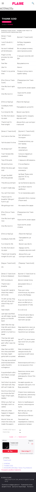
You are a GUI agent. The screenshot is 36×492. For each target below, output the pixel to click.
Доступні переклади (19, 486)
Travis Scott (6, 21)
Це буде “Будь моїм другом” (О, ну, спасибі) (25, 176)
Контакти (30, 486)
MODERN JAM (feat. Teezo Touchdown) (18, 468)
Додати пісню (6, 486)
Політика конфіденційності (11, 485)
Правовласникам (26, 485)
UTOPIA (10, 24)
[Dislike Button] (20, 432)
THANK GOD (8, 466)
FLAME (18, 3)
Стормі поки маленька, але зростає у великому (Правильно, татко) (26, 394)
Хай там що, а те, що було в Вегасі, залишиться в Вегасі (25, 413)
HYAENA (7, 463)
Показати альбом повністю (11, 470)
